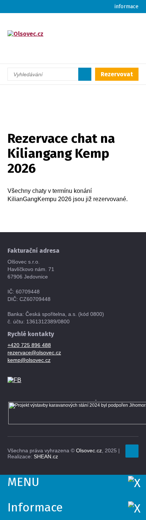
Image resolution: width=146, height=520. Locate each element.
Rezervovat (117, 74)
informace (127, 6)
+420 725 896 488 (29, 345)
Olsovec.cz (89, 450)
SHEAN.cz (46, 456)
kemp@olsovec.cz (29, 360)
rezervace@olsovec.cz (34, 353)
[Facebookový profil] (14, 379)
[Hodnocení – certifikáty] (96, 398)
